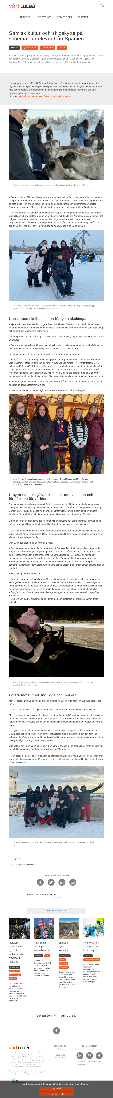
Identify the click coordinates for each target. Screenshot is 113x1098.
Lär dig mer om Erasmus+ (25, 865)
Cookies (80, 1067)
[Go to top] (56, 1030)
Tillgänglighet (81, 1064)
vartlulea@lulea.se (61, 1049)
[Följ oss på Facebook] (99, 1055)
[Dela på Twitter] (51, 882)
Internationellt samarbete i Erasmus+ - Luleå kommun (45, 96)
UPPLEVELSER (44, 17)
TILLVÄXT (83, 17)
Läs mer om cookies (56, 1094)
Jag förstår (56, 1088)
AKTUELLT (25, 17)
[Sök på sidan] (102, 5)
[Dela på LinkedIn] (61, 882)
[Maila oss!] (89, 1055)
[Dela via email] (72, 882)
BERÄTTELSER (64, 17)
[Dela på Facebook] (40, 882)
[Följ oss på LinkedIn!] (79, 1055)
